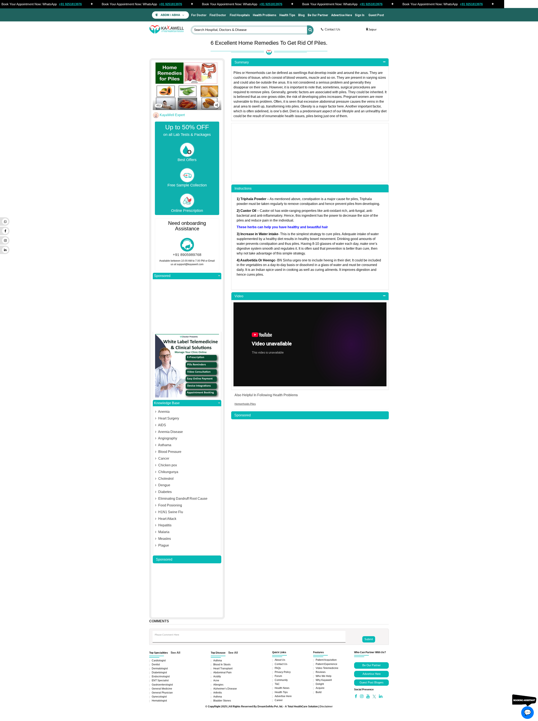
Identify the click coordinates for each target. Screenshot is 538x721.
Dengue (163, 485)
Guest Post (376, 15)
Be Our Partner (318, 15)
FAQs (278, 668)
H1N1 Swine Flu (170, 512)
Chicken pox (167, 465)
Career (279, 700)
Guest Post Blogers (372, 682)
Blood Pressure (169, 452)
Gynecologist (159, 696)
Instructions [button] (243, 188)
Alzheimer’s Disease (225, 688)
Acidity (217, 676)
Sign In (359, 15)
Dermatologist (160, 668)
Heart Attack (166, 518)
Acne (216, 680)
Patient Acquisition (326, 659)
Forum (278, 676)
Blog (301, 15)
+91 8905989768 (187, 255)
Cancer (163, 458)
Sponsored (162, 276)
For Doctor (199, 15)
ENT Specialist (160, 680)
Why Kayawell (324, 680)
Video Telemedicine (327, 668)
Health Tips (287, 15)
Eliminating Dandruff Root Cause (182, 498)
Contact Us (332, 29)
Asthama (164, 445)
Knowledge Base (167, 403)
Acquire (320, 688)
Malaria (163, 532)
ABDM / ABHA (170, 15)
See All (175, 652)
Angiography (167, 438)
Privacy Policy (283, 672)
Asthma (217, 660)
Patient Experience (326, 664)
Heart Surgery (168, 418)
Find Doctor (218, 15)
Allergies (218, 684)
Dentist (156, 664)
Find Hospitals (239, 15)
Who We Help (323, 676)
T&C (277, 684)
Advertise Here (341, 15)
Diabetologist (159, 672)
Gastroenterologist (162, 684)
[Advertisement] (187, 305)
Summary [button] (242, 62)
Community (281, 680)
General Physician (162, 692)
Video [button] (239, 296)
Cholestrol (165, 478)
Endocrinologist (161, 676)
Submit (368, 639)
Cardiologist (159, 660)
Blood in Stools (222, 664)
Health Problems (264, 15)
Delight (320, 684)
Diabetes (164, 492)
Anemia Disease (170, 432)
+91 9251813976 (70, 4)
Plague (163, 545)
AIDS (161, 425)
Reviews (321, 672)
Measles (164, 538)
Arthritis (217, 692)
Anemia (163, 411)
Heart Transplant (222, 668)
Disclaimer (326, 706)
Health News (282, 688)
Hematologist (159, 700)
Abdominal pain (222, 672)
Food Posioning (169, 505)
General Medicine (162, 688)
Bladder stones (222, 700)
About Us (280, 659)
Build (319, 692)
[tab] (310, 62)
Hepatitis (164, 525)
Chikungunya (167, 472)
